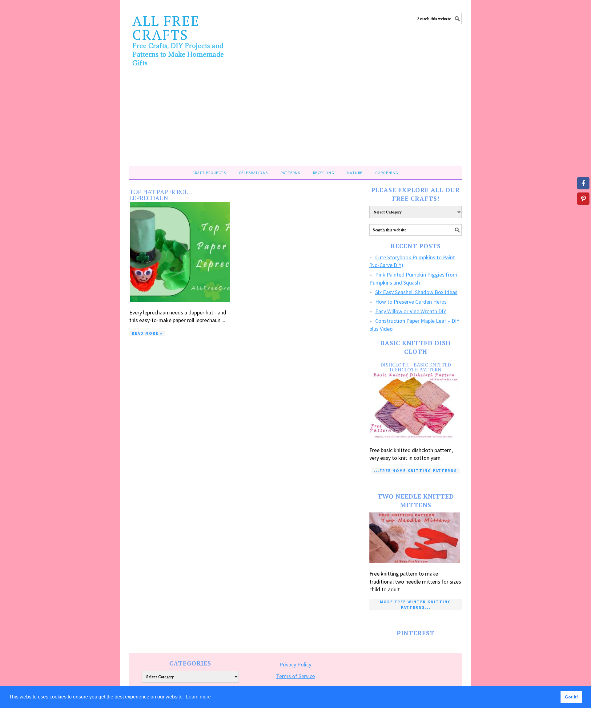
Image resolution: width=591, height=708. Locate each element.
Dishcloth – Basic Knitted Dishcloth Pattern (415, 367)
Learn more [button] (198, 696)
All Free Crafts (166, 27)
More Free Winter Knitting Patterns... (415, 604)
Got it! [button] (571, 696)
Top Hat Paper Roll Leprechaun (160, 195)
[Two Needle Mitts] (415, 537)
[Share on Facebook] (583, 183)
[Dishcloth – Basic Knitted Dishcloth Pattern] (415, 406)
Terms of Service (295, 676)
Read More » (147, 333)
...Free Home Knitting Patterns (415, 470)
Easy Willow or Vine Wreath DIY (410, 311)
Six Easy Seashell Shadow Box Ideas (416, 292)
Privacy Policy (295, 664)
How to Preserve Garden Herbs (411, 301)
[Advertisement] (295, 120)
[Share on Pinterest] (583, 198)
